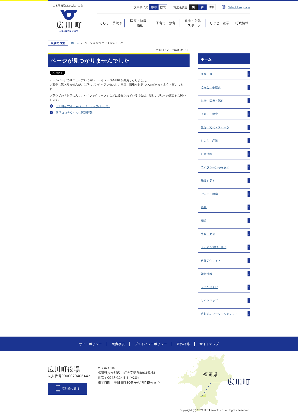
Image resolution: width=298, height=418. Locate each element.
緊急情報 (206, 273)
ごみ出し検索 (209, 194)
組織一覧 (206, 74)
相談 (204, 220)
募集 (204, 207)
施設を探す (208, 180)
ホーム (75, 42)
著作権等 (183, 344)
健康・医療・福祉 (212, 100)
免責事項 (118, 344)
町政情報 (206, 154)
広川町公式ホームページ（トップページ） (83, 106)
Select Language (239, 7)
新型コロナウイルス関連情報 (74, 112)
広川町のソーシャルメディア (219, 313)
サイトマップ (209, 300)
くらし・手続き (211, 87)
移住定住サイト (211, 260)
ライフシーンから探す (215, 167)
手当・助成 (208, 234)
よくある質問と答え (213, 247)
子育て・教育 (209, 114)
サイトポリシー (90, 344)
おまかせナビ (209, 287)
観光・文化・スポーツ (215, 127)
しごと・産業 (209, 140)
